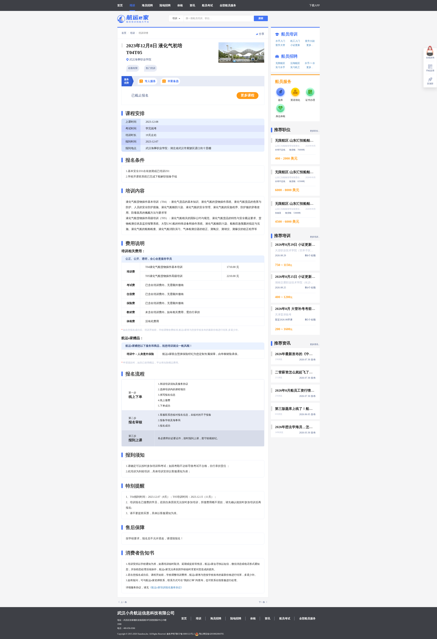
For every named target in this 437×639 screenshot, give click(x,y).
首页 (120, 5)
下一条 (262, 602)
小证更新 (295, 45)
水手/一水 (310, 63)
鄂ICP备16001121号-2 (185, 634)
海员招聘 (147, 5)
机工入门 (295, 41)
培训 (132, 5)
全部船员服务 (228, 5)
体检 (180, 5)
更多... (309, 45)
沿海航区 (295, 63)
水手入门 (280, 41)
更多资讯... (315, 344)
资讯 (192, 5)
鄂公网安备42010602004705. (211, 634)
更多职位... (315, 131)
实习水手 (280, 67)
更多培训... (315, 237)
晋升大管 (280, 45)
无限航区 (280, 63)
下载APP (314, 5)
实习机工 (295, 67)
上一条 (124, 602)
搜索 (260, 18)
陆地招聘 (165, 5)
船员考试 (207, 5)
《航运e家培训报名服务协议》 (166, 587)
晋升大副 (310, 41)
